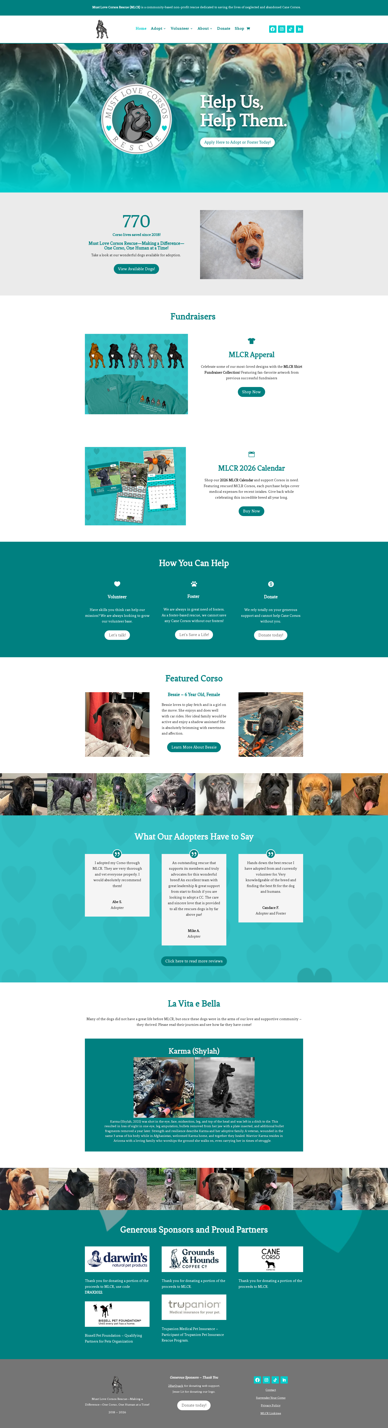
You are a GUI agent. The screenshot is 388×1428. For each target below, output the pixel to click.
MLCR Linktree (270, 1413)
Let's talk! (117, 635)
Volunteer (180, 29)
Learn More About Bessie (194, 747)
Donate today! (270, 635)
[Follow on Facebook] (272, 29)
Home (141, 29)
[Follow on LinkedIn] (299, 29)
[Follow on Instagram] (281, 29)
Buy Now (251, 511)
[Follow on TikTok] (290, 29)
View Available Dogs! (136, 269)
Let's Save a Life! (194, 634)
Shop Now (251, 392)
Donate (223, 29)
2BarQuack (175, 1386)
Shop (239, 29)
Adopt (156, 29)
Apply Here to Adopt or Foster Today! (237, 142)
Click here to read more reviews (194, 961)
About (203, 29)
